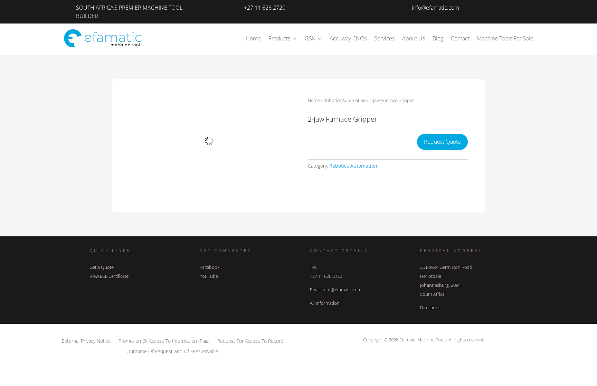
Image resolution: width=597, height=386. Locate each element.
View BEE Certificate (109, 276)
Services (384, 38)
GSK (310, 38)
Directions (430, 307)
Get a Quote (101, 267)
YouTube (209, 276)
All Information (325, 303)
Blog (438, 38)
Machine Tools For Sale (505, 38)
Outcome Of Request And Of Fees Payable (172, 351)
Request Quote (442, 141)
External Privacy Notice (86, 340)
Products (279, 38)
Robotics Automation (344, 100)
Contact (460, 38)
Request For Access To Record (250, 340)
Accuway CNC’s (348, 38)
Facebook (209, 267)
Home (253, 38)
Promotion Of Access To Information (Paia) (164, 340)
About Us (413, 38)
